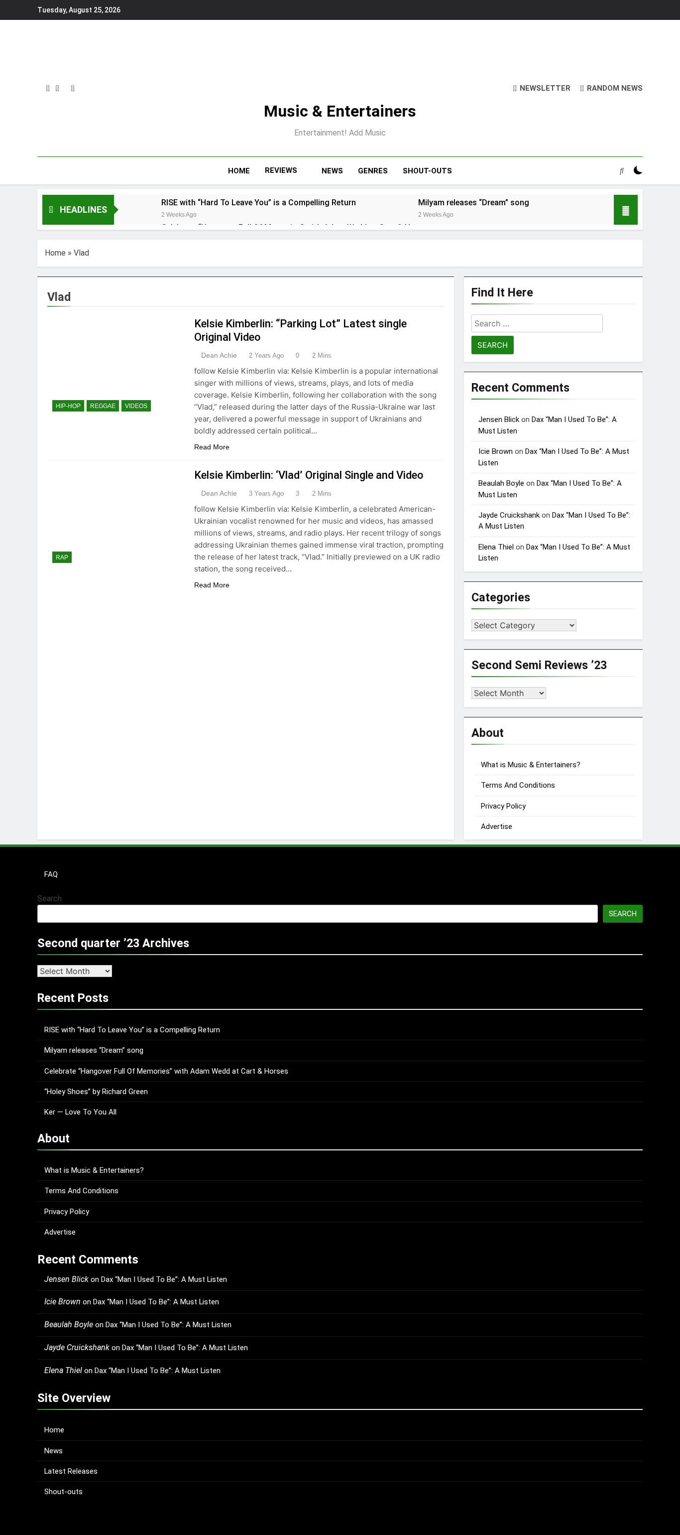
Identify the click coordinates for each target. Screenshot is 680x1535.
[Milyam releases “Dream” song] (389, 215)
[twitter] (57, 89)
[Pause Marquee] (626, 210)
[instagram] (48, 89)
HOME (239, 170)
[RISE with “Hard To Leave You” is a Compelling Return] (132, 215)
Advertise (496, 826)
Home (55, 253)
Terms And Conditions (518, 785)
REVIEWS (281, 170)
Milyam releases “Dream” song (473, 202)
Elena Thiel (496, 547)
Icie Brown (495, 451)
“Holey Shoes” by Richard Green (96, 1091)
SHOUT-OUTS (427, 170)
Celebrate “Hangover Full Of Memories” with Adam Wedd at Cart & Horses (166, 1071)
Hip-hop (68, 406)
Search (49, 898)
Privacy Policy (503, 806)
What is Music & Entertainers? (530, 764)
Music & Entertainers (340, 111)
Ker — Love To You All (80, 1112)
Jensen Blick (498, 419)
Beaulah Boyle (501, 483)
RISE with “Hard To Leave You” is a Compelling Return (258, 202)
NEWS (332, 170)
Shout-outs (63, 1491)
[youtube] (73, 89)
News (53, 1450)
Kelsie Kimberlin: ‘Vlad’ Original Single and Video (308, 475)
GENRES (373, 170)
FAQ (51, 874)
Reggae (102, 406)
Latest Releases (71, 1471)
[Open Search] (622, 170)
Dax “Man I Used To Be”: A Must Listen (164, 1279)
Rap (62, 557)
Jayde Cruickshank (509, 515)
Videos (136, 406)
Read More (211, 447)
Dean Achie (219, 355)
